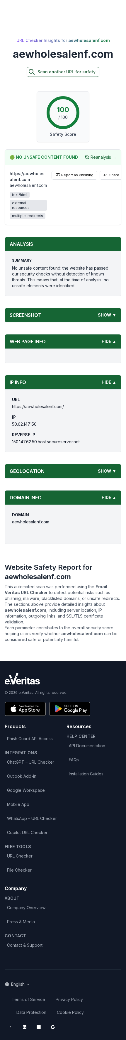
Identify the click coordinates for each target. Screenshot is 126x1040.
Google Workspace (26, 790)
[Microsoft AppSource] (39, 1027)
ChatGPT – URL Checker (30, 762)
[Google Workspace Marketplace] (53, 1027)
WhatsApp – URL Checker (32, 818)
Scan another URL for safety (67, 71)
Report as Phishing (77, 175)
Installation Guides (86, 773)
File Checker (19, 869)
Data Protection (31, 1012)
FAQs (74, 759)
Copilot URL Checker (27, 832)
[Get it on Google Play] (69, 709)
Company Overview (26, 907)
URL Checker (20, 855)
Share (114, 175)
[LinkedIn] (24, 1027)
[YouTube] (10, 1027)
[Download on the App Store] (25, 709)
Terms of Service (28, 999)
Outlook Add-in (21, 776)
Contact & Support (24, 945)
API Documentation (87, 745)
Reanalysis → (103, 157)
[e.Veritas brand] (63, 678)
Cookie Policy (70, 1012)
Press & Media (21, 921)
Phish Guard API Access (30, 738)
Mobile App (18, 804)
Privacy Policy (69, 999)
